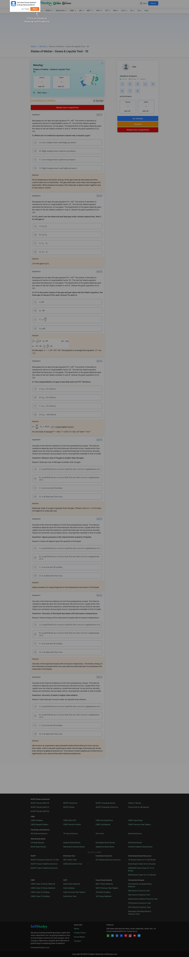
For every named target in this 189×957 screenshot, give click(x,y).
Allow (34, 9)
